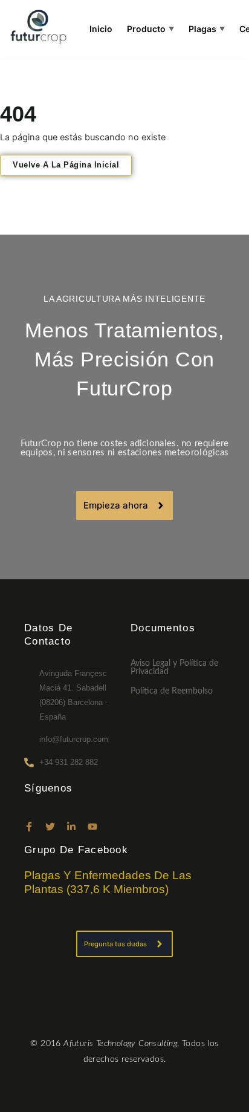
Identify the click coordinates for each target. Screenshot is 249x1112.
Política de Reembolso (172, 691)
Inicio (100, 29)
